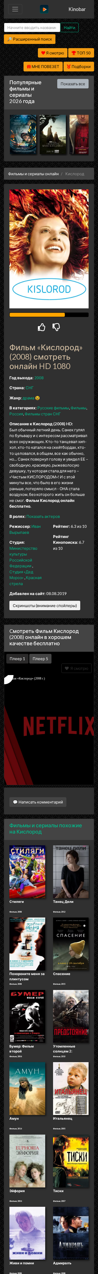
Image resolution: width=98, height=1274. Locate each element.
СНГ (30, 387)
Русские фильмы (53, 407)
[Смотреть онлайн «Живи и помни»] (27, 1233)
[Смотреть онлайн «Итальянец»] (71, 1088)
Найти (69, 27)
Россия (16, 413)
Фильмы (78, 407)
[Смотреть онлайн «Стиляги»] (27, 871)
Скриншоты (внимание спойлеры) (45, 605)
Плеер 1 (17, 658)
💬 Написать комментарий (38, 802)
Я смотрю (78, 668)
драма (28, 397)
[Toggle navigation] (15, 9)
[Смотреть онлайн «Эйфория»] (27, 1160)
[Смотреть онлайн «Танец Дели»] (71, 871)
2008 (39, 377)
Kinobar (77, 9)
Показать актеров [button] (43, 516)
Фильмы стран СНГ (43, 413)
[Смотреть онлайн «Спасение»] (71, 944)
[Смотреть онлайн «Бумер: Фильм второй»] (27, 1016)
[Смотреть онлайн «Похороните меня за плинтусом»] (27, 944)
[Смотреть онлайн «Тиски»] (71, 1160)
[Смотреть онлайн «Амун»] (27, 1088)
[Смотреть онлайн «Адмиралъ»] (71, 1233)
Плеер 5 (40, 658)
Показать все (73, 83)
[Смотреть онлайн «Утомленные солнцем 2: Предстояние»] (71, 1016)
